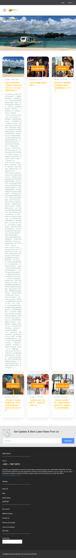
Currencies (5, 538)
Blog (3, 493)
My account (6, 509)
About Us (5, 489)
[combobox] (12, 542)
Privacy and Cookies (8, 523)
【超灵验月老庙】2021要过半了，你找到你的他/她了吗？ (37, 402)
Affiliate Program (7, 513)
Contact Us (5, 518)
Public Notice (6, 498)
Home (4, 19)
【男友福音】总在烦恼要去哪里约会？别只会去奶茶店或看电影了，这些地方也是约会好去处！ (13, 405)
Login (62, 2)
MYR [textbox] (5, 542)
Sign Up (70, 2)
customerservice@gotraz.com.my (12, 475)
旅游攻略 (13, 19)
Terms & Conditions (8, 527)
